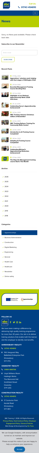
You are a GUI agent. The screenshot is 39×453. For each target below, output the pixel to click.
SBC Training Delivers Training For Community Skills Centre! (22, 124)
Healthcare (8, 266)
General (7, 257)
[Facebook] (11, 322)
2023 (6, 191)
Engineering (9, 252)
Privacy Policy (8, 421)
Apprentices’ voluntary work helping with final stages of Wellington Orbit (23, 79)
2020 (6, 206)
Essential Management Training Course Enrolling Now (21, 88)
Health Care (9, 262)
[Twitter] (14, 322)
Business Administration (13, 237)
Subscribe (8, 60)
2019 (6, 211)
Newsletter (8, 271)
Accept (19, 449)
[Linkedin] (20, 322)
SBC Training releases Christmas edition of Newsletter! (22, 116)
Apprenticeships (10, 232)
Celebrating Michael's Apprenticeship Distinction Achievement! (19, 151)
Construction (9, 242)
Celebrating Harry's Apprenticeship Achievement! (23, 107)
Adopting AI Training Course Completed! (20, 142)
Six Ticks (30, 426)
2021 (6, 201)
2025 (6, 181)
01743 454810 (28, 7)
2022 (6, 196)
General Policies (27, 423)
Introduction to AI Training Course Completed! (22, 133)
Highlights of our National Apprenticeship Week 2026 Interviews (20, 97)
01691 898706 (10, 369)
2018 (6, 216)
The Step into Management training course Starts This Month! (23, 161)
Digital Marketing (10, 247)
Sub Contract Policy (21, 421)
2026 (6, 177)
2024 (6, 186)
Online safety (9, 276)
